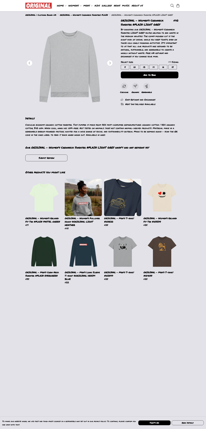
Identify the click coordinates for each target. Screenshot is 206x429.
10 (134, 67)
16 (163, 67)
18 (173, 67)
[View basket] (178, 5)
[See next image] (110, 63)
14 (154, 67)
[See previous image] (29, 63)
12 (144, 67)
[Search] (172, 5)
